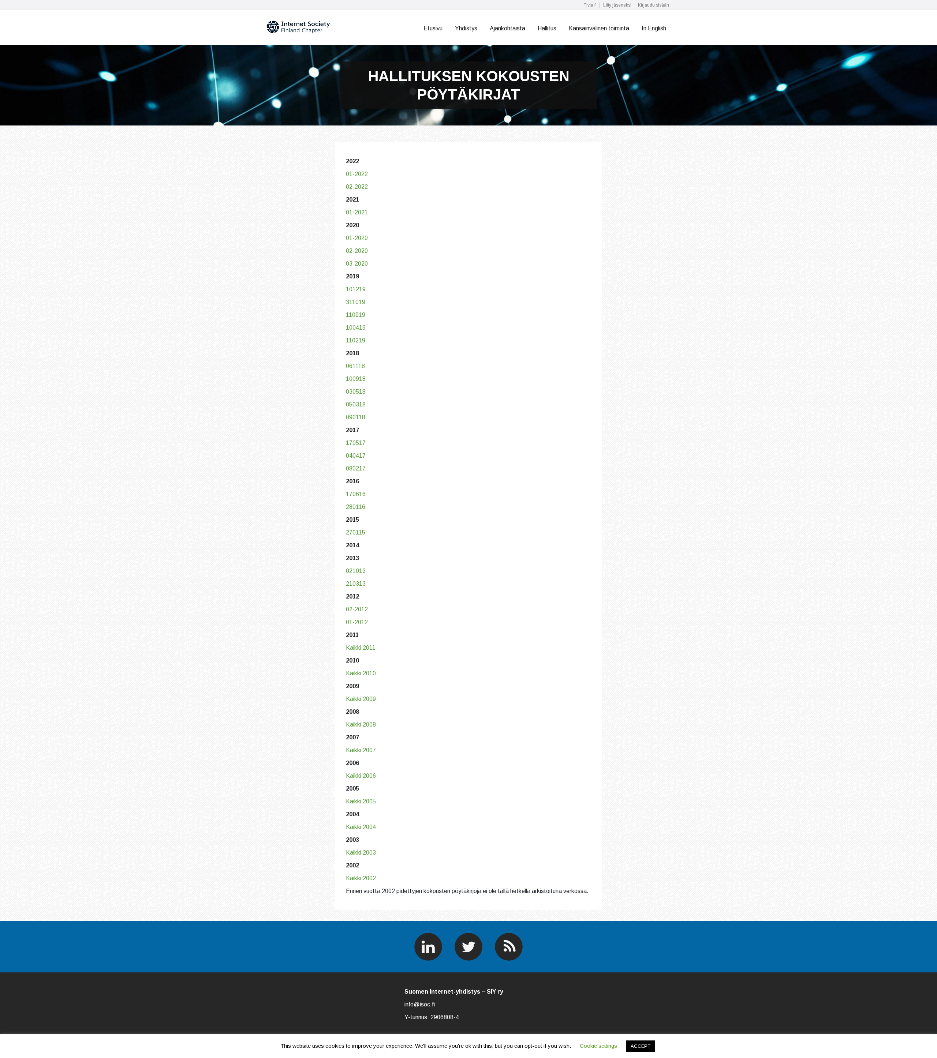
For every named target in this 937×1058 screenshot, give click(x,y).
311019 (355, 302)
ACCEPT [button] (640, 1046)
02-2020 (357, 251)
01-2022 (357, 174)
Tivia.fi (590, 5)
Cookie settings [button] (598, 1046)
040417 (356, 456)
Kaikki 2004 (361, 827)
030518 (356, 392)
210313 (356, 584)
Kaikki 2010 (361, 673)
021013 (356, 571)
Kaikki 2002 (361, 878)
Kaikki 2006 (361, 776)
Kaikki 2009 (361, 699)
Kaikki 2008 (361, 724)
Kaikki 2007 (361, 750)
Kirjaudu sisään (653, 5)
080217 (356, 468)
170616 (356, 494)
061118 (355, 366)
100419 (356, 327)
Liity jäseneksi (617, 5)
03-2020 (357, 263)
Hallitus (547, 28)
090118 (355, 417)
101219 (356, 289)
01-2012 (357, 622)
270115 (355, 532)
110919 (355, 315)
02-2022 (357, 187)
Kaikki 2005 (361, 801)
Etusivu (433, 28)
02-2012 (357, 609)
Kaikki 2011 (361, 648)
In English (654, 28)
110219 (355, 340)
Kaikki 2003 (361, 852)
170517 (356, 443)
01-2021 (357, 212)
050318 (356, 404)
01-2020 (357, 238)
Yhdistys (466, 28)
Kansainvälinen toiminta (599, 28)
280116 (355, 507)
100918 (356, 379)
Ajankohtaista (507, 28)
